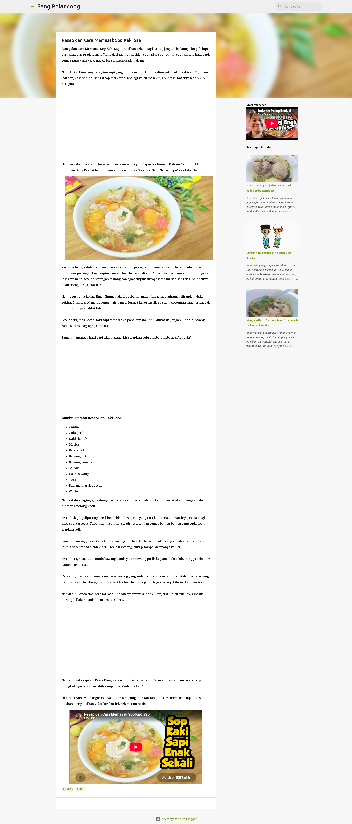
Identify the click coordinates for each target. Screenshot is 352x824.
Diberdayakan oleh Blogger (178, 819)
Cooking (68, 789)
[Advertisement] (136, 124)
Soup (80, 789)
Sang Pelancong (58, 6)
